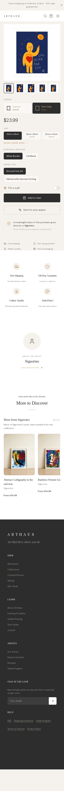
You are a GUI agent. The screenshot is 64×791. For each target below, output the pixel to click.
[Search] (45, 16)
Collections (13, 569)
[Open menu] (57, 16)
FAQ (9, 720)
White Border (13, 156)
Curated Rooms (15, 575)
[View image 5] (53, 88)
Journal (11, 630)
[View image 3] (31, 88)
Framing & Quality (16, 613)
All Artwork (12, 563)
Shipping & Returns (23, 720)
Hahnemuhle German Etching (21, 179)
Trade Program (14, 668)
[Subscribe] (53, 701)
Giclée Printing (14, 619)
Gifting (10, 580)
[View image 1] (9, 88)
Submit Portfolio (15, 657)
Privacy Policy (34, 728)
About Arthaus (14, 607)
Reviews (11, 663)
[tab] (17, 108)
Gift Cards (12, 586)
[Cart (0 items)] (51, 16)
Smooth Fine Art (14, 171)
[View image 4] (42, 88)
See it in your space (34, 209)
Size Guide (13, 624)
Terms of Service (16, 728)
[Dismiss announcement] (61, 5)
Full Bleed (31, 156)
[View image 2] (20, 88)
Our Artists (12, 651)
